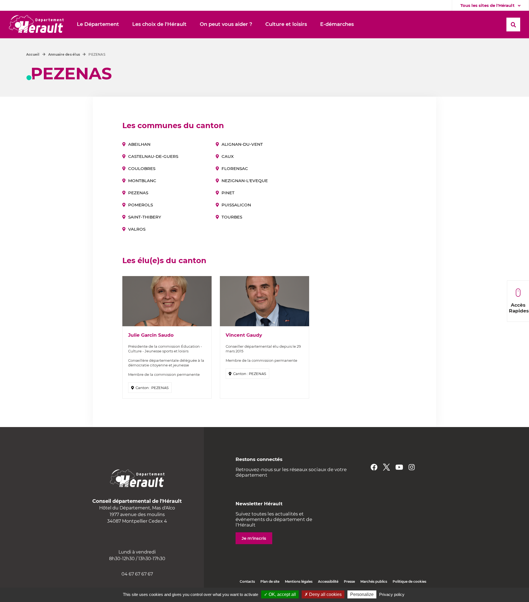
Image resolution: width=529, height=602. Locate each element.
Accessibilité (328, 581)
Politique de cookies (409, 581)
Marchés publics (373, 581)
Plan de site (269, 581)
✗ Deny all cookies (323, 594)
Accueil (33, 54)
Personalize (362, 594)
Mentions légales (298, 581)
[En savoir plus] (167, 301)
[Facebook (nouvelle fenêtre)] (374, 467)
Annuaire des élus (64, 54)
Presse (349, 581)
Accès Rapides (519, 308)
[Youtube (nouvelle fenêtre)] (399, 467)
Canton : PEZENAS (152, 387)
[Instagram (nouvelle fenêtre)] (412, 467)
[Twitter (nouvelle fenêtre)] (386, 467)
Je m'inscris (254, 538)
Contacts (247, 581)
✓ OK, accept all (280, 594)
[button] (98, 24)
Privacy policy (391, 594)
